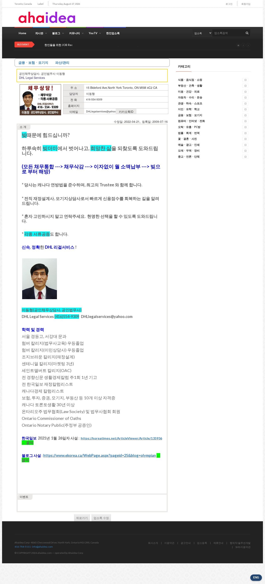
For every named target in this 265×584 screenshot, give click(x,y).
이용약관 (169, 542)
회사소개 (153, 542)
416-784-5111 (22, 546)
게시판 (39, 33)
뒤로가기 (82, 518)
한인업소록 (113, 33)
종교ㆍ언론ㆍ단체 (189, 156)
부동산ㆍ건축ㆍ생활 (190, 85)
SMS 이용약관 (243, 547)
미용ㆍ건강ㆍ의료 (189, 91)
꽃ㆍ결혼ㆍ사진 (187, 138)
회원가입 (246, 3)
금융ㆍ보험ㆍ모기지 (190, 115)
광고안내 (186, 542)
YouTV (93, 33)
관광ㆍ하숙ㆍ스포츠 (190, 103)
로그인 (229, 3)
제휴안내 (218, 542)
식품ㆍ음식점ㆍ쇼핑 (190, 79)
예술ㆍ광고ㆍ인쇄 (189, 144)
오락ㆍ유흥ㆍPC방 (189, 127)
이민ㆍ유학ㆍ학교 (189, 109)
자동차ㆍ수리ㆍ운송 (190, 97)
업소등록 (202, 542)
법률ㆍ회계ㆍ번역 (189, 133)
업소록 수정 (101, 518)
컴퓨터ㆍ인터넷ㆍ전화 (191, 121)
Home (22, 33)
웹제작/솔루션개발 (240, 542)
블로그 (56, 33)
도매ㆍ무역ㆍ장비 (189, 150)
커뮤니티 (74, 33)
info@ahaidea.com (42, 546)
